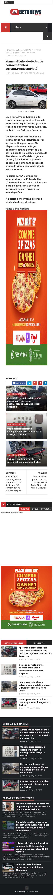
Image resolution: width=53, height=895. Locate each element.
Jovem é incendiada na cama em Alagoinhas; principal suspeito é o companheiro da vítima (33, 806)
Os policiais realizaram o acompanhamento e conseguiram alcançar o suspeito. (24, 431)
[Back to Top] (27, 888)
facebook (45, 509)
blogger (25, 509)
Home (8, 50)
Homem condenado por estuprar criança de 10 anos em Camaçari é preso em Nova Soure (34, 686)
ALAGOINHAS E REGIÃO (22, 50)
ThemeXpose (32, 891)
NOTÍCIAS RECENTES (13, 643)
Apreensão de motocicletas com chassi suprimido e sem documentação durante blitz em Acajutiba (23, 402)
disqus (35, 509)
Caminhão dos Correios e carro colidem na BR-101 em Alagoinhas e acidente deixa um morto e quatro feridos (32, 826)
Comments (39, 643)
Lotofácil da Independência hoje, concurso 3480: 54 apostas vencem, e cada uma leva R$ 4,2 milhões (32, 847)
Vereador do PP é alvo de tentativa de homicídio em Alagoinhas (29, 867)
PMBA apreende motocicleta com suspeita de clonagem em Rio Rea (24, 461)
